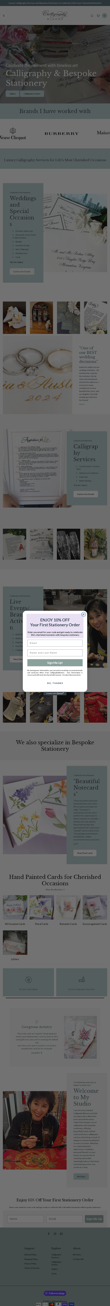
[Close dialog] (83, 614)
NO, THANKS (55, 683)
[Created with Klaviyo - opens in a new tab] (55, 693)
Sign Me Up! (55, 662)
